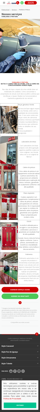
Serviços (14, 10)
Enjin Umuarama (9, 358)
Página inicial (5, 10)
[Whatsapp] (22, 2)
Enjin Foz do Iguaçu (10, 352)
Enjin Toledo (7, 363)
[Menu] (4, 2)
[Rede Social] (10, 371)
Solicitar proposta (31, 2)
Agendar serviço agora (20, 290)
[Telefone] (17, 2)
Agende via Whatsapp (20, 296)
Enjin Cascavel (8, 346)
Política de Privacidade (12, 398)
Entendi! (20, 405)
